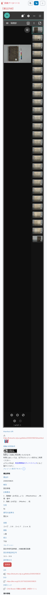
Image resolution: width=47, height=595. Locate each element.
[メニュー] (42, 3)
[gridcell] (10, 3)
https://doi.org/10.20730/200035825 (21, 581)
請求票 (7, 564)
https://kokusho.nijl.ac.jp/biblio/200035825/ (23, 574)
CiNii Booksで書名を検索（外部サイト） (22, 589)
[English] (36, 3)
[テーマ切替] (30, 3)
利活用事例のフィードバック (26, 463)
